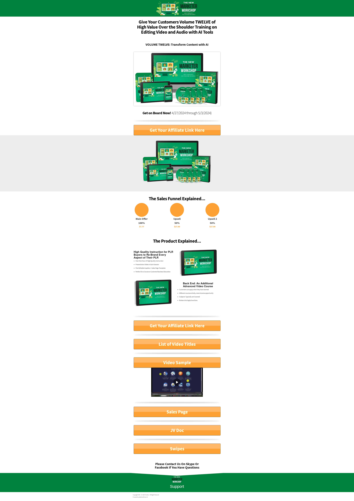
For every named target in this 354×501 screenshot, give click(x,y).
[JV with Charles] (177, 8)
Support (177, 486)
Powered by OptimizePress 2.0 (140, 497)
